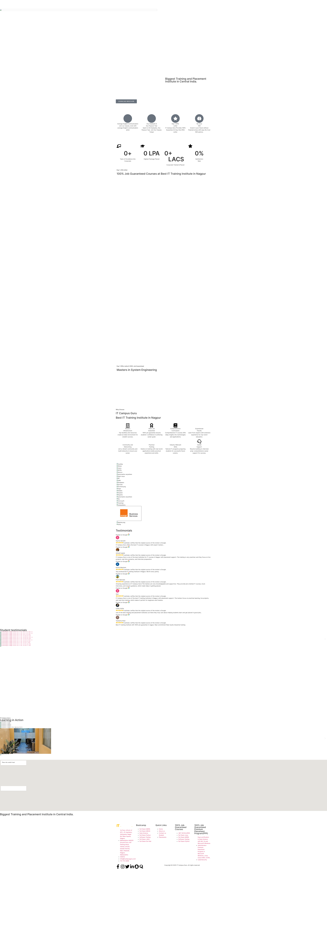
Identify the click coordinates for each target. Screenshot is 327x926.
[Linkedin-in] (132, 866)
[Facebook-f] (118, 866)
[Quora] (141, 866)
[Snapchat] (137, 866)
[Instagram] (122, 866)
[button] (2, 639)
